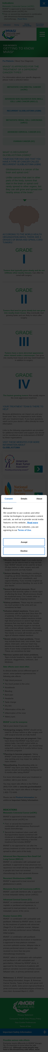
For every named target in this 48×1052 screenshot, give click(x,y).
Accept (24, 542)
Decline (24, 551)
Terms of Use (24, 530)
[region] (24, 526)
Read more (32, 522)
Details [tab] (24, 499)
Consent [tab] (9, 499)
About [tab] (39, 499)
